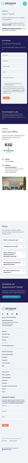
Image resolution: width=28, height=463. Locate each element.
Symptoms (4, 360)
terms (15, 117)
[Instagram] (12, 314)
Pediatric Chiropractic (7, 351)
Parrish (4, 389)
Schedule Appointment (8, 345)
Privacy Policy (4, 440)
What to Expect (6, 363)
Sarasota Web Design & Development (9, 448)
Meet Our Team (6, 334)
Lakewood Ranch (6, 377)
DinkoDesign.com (7, 449)
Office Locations (6, 374)
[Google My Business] (3, 314)
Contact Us (5, 342)
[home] (8, 3)
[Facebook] (7, 314)
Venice (3, 391)
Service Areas (5, 372)
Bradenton (4, 380)
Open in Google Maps (10, 172)
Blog (3, 365)
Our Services (5, 337)
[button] (25, 4)
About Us (4, 331)
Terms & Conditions (13, 440)
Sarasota (4, 383)
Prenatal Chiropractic (7, 354)
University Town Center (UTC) (9, 386)
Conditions (5, 357)
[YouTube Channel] (17, 314)
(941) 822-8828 (9, 161)
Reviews (4, 340)
